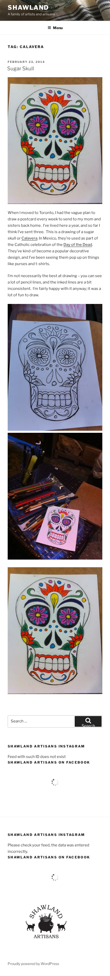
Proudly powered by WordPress (33, 963)
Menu (58, 28)
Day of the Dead (77, 244)
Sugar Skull (20, 68)
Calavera (29, 238)
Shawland (28, 7)
